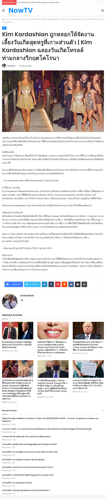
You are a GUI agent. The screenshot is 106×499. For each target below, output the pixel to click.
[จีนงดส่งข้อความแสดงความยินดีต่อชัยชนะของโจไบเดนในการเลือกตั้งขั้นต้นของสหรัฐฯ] (17, 330)
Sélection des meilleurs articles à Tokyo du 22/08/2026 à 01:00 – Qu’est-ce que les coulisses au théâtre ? (50, 420)
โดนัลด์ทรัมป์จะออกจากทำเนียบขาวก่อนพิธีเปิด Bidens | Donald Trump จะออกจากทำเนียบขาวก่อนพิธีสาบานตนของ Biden (88, 346)
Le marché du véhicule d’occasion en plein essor (26, 436)
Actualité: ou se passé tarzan (17, 482)
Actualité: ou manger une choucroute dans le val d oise (30, 451)
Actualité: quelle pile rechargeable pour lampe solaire (29, 444)
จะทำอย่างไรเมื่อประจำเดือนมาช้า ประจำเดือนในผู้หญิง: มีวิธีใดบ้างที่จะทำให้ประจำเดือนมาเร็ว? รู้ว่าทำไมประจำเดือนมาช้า (88, 384)
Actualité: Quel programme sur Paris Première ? (26, 490)
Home (6, 19)
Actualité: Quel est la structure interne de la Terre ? (28, 467)
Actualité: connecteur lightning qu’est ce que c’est (28, 475)
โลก (12, 19)
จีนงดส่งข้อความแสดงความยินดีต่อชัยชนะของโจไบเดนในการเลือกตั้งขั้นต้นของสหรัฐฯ (17, 345)
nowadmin (11, 66)
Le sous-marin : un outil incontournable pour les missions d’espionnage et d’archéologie (47, 428)
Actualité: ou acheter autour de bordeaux (23, 459)
